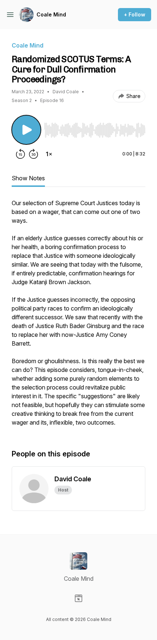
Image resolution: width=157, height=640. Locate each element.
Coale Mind (51, 14)
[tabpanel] (78, 316)
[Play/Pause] (26, 129)
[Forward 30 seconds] (33, 154)
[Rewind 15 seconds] (20, 154)
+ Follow (134, 14)
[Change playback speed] (49, 154)
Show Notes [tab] (28, 178)
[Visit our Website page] (78, 598)
